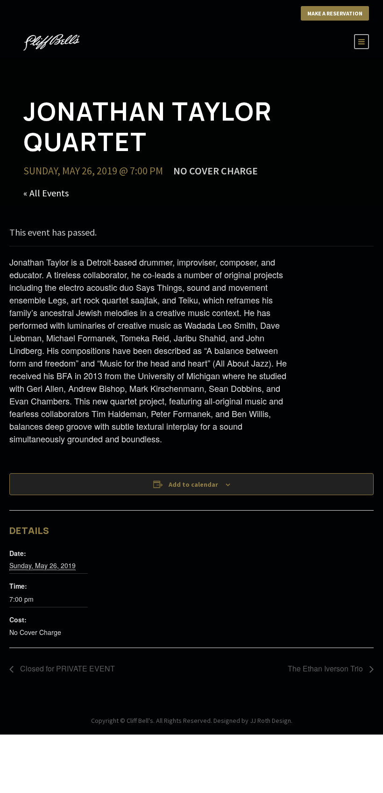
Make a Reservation (334, 13)
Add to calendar (193, 484)
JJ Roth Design (270, 720)
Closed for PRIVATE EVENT (66, 668)
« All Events (46, 193)
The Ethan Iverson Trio (326, 668)
